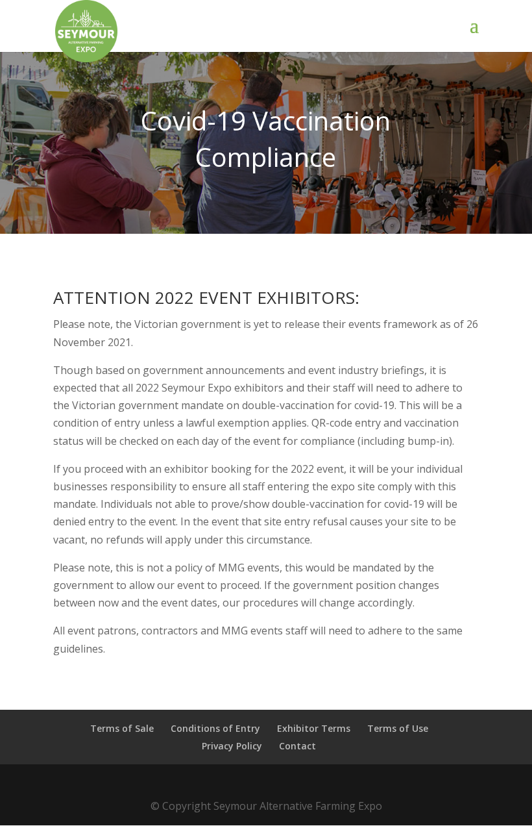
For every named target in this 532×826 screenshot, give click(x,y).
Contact (297, 746)
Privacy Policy (232, 746)
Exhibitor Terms (313, 728)
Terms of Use (397, 728)
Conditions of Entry (215, 728)
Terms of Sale (122, 728)
